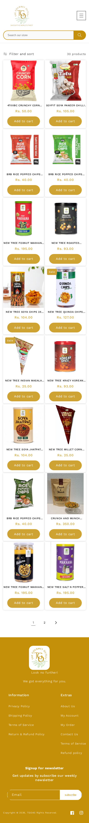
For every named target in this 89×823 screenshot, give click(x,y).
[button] (81, 15)
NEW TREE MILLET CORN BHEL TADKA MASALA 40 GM (65, 449)
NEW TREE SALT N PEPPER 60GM (65, 587)
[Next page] (55, 622)
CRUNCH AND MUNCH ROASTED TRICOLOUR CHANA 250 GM (65, 518)
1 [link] (33, 622)
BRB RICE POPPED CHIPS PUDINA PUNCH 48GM (65, 174)
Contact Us (69, 734)
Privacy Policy (19, 706)
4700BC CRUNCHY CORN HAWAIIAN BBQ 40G (23, 105)
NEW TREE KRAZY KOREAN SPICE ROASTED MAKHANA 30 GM (65, 380)
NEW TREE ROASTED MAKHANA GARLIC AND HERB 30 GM (65, 243)
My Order (68, 725)
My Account (69, 715)
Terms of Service (21, 725)
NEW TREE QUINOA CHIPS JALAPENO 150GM (65, 312)
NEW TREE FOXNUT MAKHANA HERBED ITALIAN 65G (24, 243)
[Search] (79, 35)
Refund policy (71, 753)
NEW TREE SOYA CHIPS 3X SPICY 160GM (23, 312)
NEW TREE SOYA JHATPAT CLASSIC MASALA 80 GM (23, 449)
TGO (29, 812)
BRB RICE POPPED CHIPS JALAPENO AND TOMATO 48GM (24, 518)
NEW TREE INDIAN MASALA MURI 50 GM (23, 380)
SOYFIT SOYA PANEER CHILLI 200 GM (65, 105)
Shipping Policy (20, 715)
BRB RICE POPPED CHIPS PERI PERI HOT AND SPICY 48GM (23, 174)
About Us (68, 706)
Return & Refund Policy (26, 734)
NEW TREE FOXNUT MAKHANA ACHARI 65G (24, 587)
